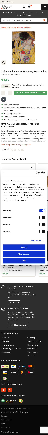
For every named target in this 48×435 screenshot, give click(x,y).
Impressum (5, 428)
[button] (29, 7)
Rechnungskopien (35, 341)
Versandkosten (8, 345)
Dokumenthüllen (24, 27)
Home (3, 27)
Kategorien (12, 27)
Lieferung (6, 352)
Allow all (24, 247)
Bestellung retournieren (12, 349)
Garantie (6, 338)
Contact (31, 356)
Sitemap (4, 416)
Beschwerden (33, 349)
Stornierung (32, 352)
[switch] (42, 217)
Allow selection (24, 254)
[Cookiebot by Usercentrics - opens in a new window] (35, 172)
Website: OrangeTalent (9, 432)
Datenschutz (6, 420)
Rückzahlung (33, 345)
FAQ (3, 424)
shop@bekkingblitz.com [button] (18, 325)
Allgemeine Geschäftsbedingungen (14, 412)
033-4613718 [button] (14, 303)
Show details (36, 241)
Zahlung (31, 338)
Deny (24, 260)
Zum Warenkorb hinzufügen (32, 93)
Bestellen (6, 341)
